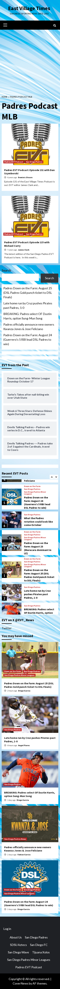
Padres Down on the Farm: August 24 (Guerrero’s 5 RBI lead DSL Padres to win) (27, 339)
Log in (7, 929)
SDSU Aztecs (18, 945)
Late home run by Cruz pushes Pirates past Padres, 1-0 (27, 305)
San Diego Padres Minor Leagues (35, 493)
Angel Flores (24, 745)
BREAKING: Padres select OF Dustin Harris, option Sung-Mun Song (27, 316)
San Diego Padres (34, 162)
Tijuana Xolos (41, 952)
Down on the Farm (32, 486)
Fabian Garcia (24, 854)
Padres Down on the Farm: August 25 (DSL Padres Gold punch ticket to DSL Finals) (27, 292)
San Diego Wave (18, 952)
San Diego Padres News (15, 839)
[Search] (54, 25)
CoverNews (20, 983)
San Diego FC (39, 945)
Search (6, 270)
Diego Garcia (24, 690)
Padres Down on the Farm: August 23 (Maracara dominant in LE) (37, 548)
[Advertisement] (30, 61)
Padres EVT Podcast (13, 162)
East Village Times (29, 8)
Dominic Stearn (25, 177)
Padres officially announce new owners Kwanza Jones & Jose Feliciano (28, 327)
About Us (16, 937)
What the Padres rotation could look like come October (38, 521)
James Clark (23, 250)
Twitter (7, 628)
